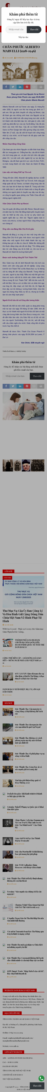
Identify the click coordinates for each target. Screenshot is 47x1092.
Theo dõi (34, 29)
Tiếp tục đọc (23, 37)
